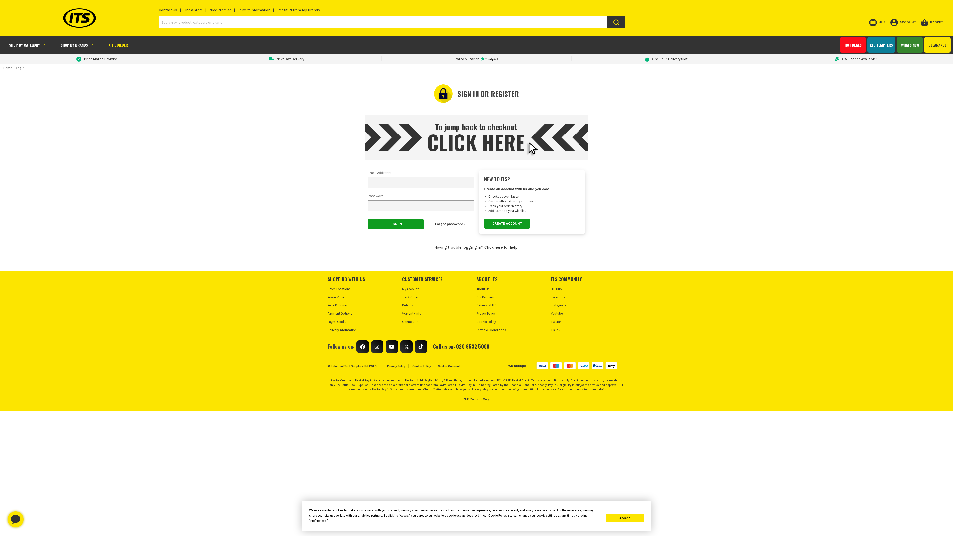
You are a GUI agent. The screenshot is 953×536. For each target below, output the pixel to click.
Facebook (558, 297)
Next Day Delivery (290, 59)
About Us (483, 289)
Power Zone (336, 297)
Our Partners (485, 297)
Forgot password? (450, 224)
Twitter (556, 322)
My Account (410, 289)
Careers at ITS (486, 305)
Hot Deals (853, 45)
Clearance (937, 45)
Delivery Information (253, 10)
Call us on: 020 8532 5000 (461, 346)
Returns (407, 305)
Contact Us (168, 10)
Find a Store (193, 10)
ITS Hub (556, 289)
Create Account (507, 223)
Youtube (557, 313)
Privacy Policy (485, 313)
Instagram (558, 305)
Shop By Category (24, 45)
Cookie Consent (449, 366)
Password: (376, 196)
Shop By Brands (74, 45)
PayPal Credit (337, 322)
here (499, 247)
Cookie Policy (486, 322)
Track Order (410, 297)
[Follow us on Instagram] (377, 346)
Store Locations (339, 289)
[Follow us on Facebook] (362, 346)
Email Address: (379, 173)
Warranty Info (411, 313)
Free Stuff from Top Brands (298, 10)
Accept (624, 518)
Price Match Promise (101, 59)
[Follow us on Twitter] (406, 346)
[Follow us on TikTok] (421, 346)
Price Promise (220, 10)
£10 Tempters (881, 45)
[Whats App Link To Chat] (31, 517)
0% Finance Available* (859, 59)
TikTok (555, 330)
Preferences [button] (318, 521)
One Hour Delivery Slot (670, 59)
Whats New (910, 45)
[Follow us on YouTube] (392, 346)
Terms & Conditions (491, 330)
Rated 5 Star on (467, 59)
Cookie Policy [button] (497, 515)
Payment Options (340, 313)
